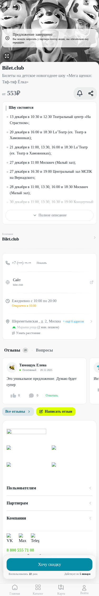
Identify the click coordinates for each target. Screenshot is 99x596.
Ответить (52, 395)
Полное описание (53, 215)
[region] (50, 381)
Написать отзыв (58, 411)
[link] (27, 451)
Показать (42, 262)
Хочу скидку (49, 564)
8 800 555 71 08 (20, 550)
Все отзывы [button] (15, 411)
